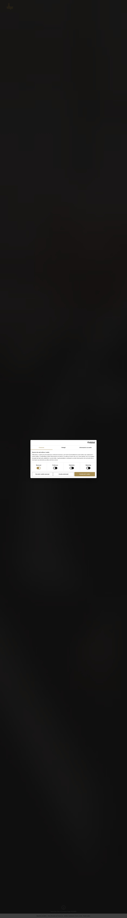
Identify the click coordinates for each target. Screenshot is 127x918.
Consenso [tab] (41, 447)
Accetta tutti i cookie (84, 474)
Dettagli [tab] (64, 447)
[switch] (55, 468)
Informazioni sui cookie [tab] (85, 447)
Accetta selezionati (63, 474)
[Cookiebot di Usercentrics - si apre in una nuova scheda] (88, 443)
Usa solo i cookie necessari (42, 474)
